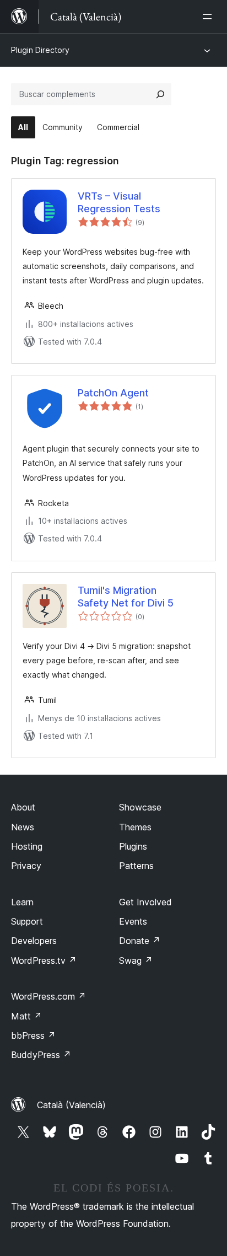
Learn (22, 902)
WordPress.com (48, 996)
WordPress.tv (44, 960)
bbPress (33, 1035)
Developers (34, 940)
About (23, 807)
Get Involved (145, 902)
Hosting (26, 846)
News (22, 827)
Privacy (26, 865)
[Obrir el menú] (209, 16)
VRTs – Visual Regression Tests (119, 202)
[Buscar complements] (160, 94)
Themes (135, 827)
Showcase (140, 807)
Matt (26, 1016)
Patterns (136, 865)
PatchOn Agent (113, 393)
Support (27, 921)
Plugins (133, 846)
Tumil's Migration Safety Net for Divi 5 (126, 596)
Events (133, 921)
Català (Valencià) (71, 1104)
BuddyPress (41, 1054)
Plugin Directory (40, 50)
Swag (136, 960)
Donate (139, 940)
